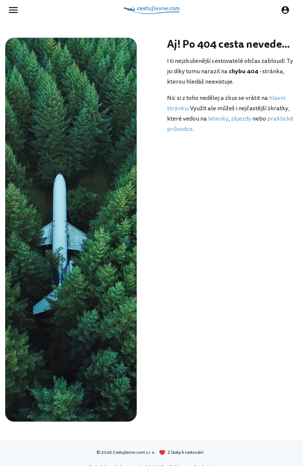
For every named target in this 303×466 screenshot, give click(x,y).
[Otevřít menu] (15, 10)
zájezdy (241, 118)
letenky (218, 118)
